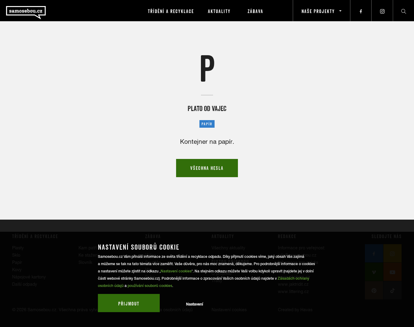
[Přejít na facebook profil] (361, 10)
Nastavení (194, 304)
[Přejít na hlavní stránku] (42, 10)
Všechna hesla (207, 168)
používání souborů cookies (150, 286)
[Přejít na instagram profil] (382, 10)
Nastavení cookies (176, 271)
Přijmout (128, 304)
